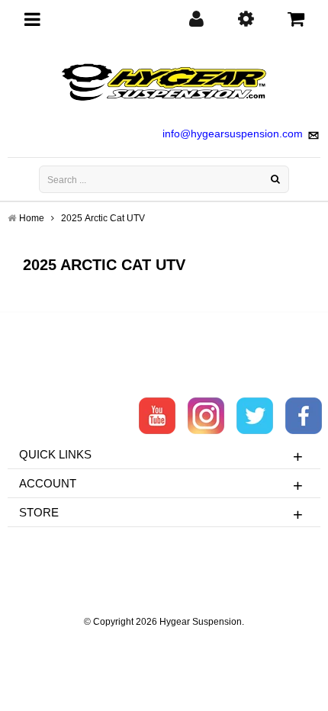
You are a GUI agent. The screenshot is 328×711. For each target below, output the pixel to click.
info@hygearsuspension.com (232, 133)
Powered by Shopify (164, 642)
